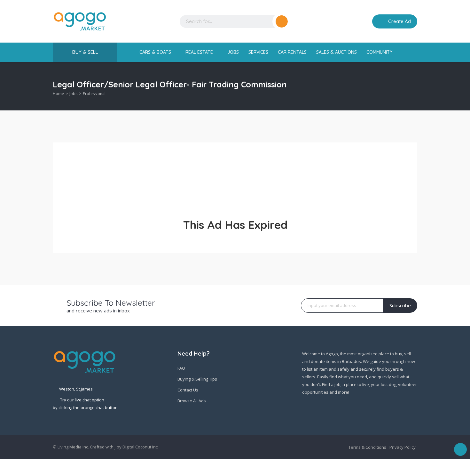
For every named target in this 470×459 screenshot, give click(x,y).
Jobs (73, 93)
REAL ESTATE (199, 52)
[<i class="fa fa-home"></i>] (130, 52)
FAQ (181, 368)
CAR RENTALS (292, 52)
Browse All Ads (191, 401)
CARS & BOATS (155, 52)
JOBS (233, 52)
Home (58, 93)
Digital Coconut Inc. (140, 447)
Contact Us (187, 390)
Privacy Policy (402, 447)
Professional (94, 93)
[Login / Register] (363, 21)
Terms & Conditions (367, 447)
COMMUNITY (380, 52)
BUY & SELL (85, 52)
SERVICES (258, 52)
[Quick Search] (413, 86)
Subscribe (400, 305)
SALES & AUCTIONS (336, 52)
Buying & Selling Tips (197, 379)
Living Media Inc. (73, 447)
